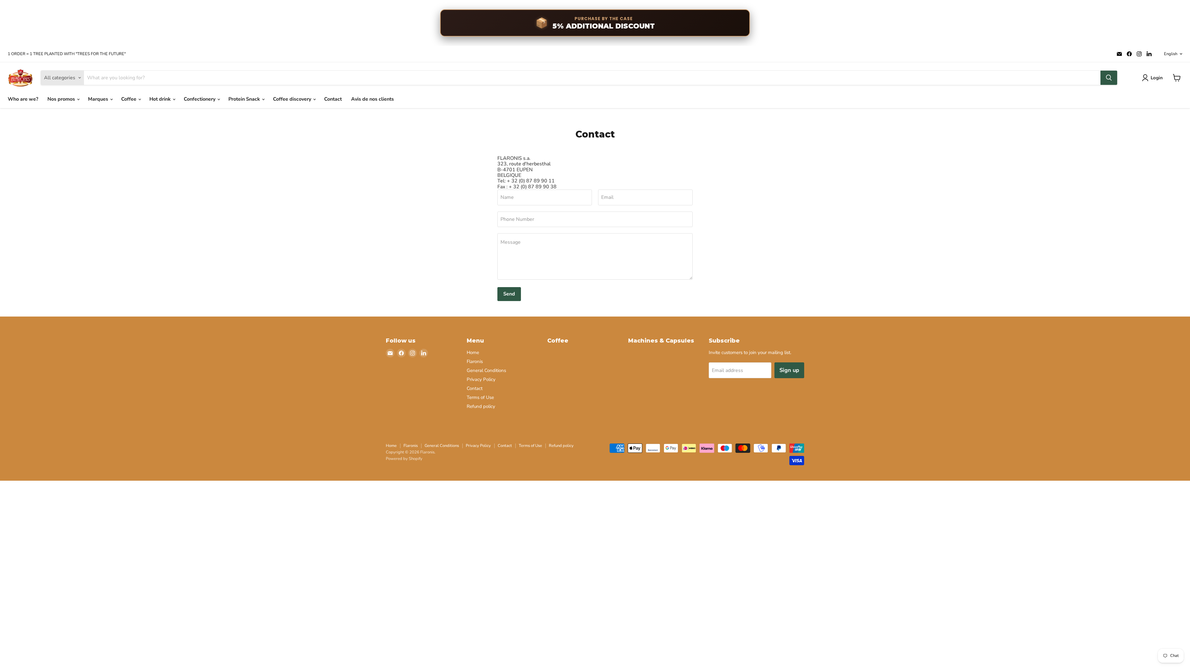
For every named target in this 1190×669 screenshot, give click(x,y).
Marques (98, 99)
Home (473, 352)
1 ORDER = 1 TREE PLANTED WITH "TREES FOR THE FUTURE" (67, 54)
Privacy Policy (481, 379)
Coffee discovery (292, 99)
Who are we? (23, 99)
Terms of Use (480, 397)
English (1170, 54)
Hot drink (160, 99)
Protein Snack (244, 99)
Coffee (129, 99)
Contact (333, 99)
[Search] (1108, 78)
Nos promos (61, 99)
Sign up (789, 370)
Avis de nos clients (372, 99)
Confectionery (200, 99)
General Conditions (486, 370)
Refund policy (481, 406)
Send (509, 294)
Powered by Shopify (404, 458)
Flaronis (475, 361)
